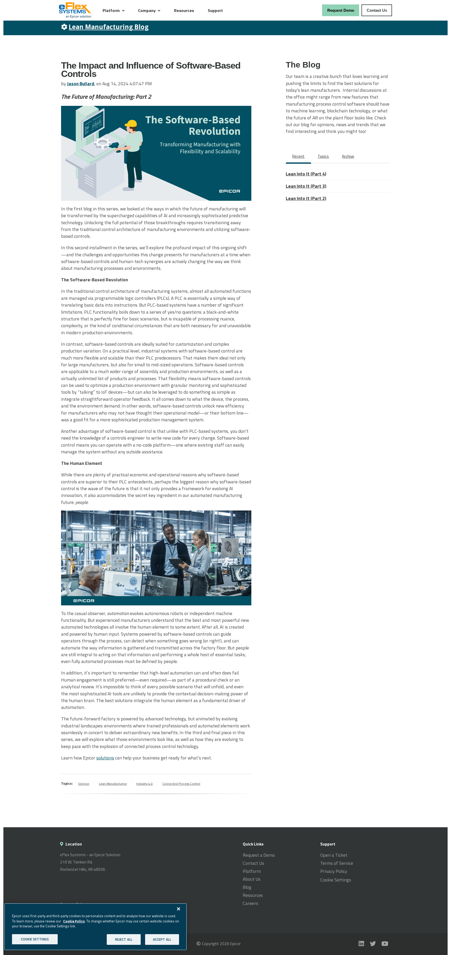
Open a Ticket (333, 855)
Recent (298, 156)
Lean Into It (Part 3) (306, 186)
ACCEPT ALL (162, 939)
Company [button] (147, 10)
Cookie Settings (335, 879)
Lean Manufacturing (113, 783)
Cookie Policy (74, 920)
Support (215, 10)
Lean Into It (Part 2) (306, 198)
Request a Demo (259, 855)
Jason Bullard (80, 83)
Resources (184, 10)
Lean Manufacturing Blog (109, 26)
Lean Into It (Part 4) (306, 173)
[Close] (178, 909)
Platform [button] (111, 10)
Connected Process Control (181, 783)
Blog (247, 887)
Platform (252, 871)
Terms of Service (336, 863)
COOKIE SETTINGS (35, 938)
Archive (348, 156)
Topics (323, 156)
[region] (95, 927)
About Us (251, 879)
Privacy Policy (333, 871)
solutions (105, 757)
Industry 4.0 (144, 783)
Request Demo (340, 10)
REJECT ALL (123, 939)
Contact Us (377, 10)
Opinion (83, 783)
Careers (250, 903)
